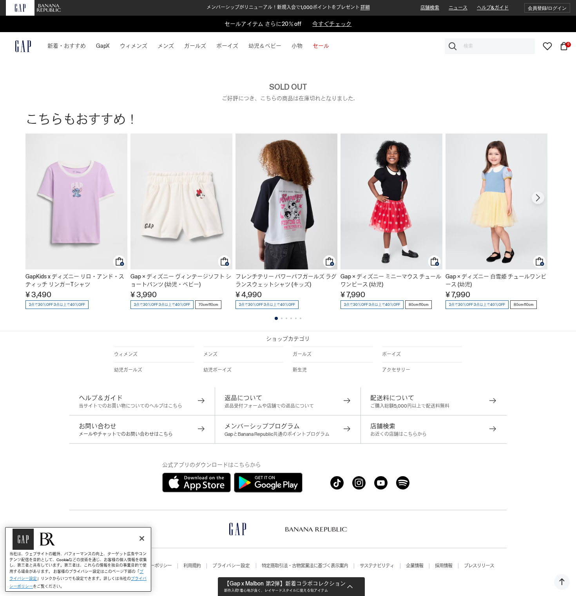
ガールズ (302, 354)
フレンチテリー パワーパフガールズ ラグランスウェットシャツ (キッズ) (286, 280)
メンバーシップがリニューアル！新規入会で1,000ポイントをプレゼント (288, 7)
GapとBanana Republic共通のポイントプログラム (277, 434)
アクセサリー (396, 370)
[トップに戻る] (562, 582)
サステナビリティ (377, 566)
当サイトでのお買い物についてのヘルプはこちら (130, 406)
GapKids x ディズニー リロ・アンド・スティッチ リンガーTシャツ (74, 280)
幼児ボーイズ (217, 370)
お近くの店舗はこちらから (398, 434)
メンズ (210, 354)
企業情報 (414, 566)
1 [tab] (276, 318)
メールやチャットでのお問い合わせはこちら (126, 434)
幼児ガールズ (128, 370)
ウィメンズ (126, 354)
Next (538, 197)
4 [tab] (291, 318)
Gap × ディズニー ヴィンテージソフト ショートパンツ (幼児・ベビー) (180, 280)
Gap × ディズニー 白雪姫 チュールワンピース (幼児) (496, 280)
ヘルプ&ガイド (493, 8)
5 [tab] (296, 318)
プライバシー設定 (231, 566)
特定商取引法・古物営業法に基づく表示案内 (305, 566)
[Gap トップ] (18, 46)
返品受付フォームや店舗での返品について (269, 406)
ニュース (458, 8)
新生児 (300, 370)
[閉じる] (141, 538)
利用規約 (192, 566)
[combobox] (490, 46)
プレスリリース (479, 566)
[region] (78, 559)
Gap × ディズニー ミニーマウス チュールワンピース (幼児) (391, 280)
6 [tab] (300, 318)
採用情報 (443, 566)
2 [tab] (282, 318)
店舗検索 (429, 8)
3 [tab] (286, 318)
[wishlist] (547, 46)
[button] (547, 8)
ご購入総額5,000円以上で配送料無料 (409, 406)
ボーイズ (391, 354)
